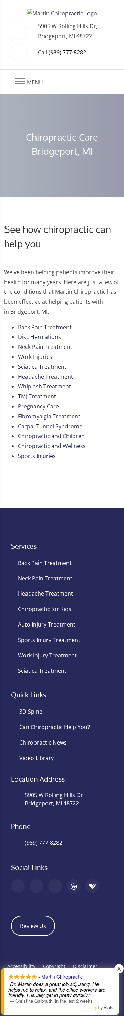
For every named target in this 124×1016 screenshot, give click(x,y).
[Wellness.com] (74, 886)
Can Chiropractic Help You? (54, 727)
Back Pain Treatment (45, 327)
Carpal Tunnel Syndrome (50, 426)
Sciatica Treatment (42, 367)
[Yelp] (55, 886)
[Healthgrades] (92, 886)
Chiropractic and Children (51, 436)
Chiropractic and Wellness (52, 446)
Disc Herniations (39, 337)
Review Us (33, 926)
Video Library (36, 758)
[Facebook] (36, 886)
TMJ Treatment (37, 396)
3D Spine (30, 711)
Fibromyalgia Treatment (49, 416)
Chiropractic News (43, 742)
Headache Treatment (45, 377)
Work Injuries (35, 357)
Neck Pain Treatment (45, 347)
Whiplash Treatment (44, 386)
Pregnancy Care (38, 406)
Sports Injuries (37, 456)
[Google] (18, 886)
